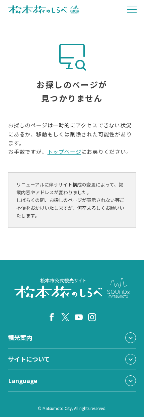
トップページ (64, 152)
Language (22, 380)
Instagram (92, 317)
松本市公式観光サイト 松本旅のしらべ (43, 9)
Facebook (52, 317)
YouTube (79, 317)
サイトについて (29, 359)
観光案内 (20, 337)
